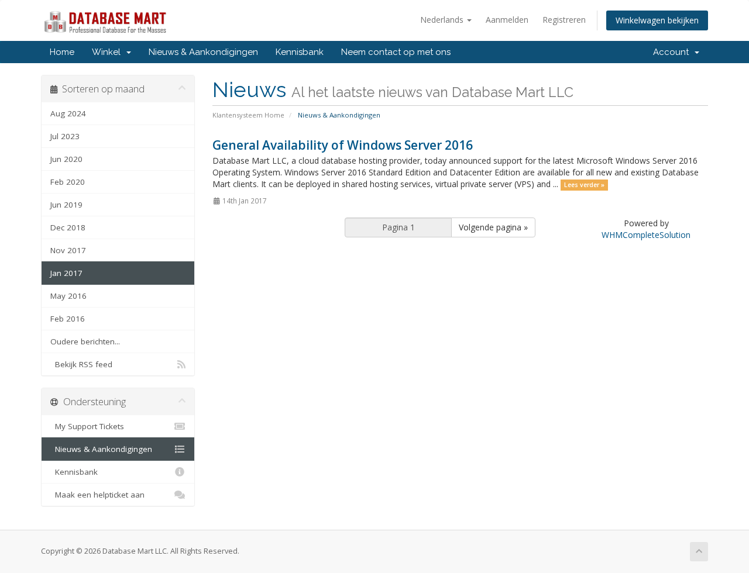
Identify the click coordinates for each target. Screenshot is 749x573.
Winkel (108, 52)
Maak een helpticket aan (97, 494)
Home (62, 52)
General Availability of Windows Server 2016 (342, 145)
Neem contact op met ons (396, 52)
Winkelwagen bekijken (657, 20)
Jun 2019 (66, 204)
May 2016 (68, 296)
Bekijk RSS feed (81, 364)
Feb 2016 (67, 318)
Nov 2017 (68, 250)
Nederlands (443, 19)
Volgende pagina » (493, 227)
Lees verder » (584, 185)
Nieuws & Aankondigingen (203, 52)
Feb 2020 (67, 182)
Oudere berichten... (85, 341)
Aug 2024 (68, 113)
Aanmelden (507, 19)
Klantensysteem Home (248, 115)
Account (673, 52)
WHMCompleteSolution (646, 234)
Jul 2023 (65, 136)
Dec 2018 (67, 227)
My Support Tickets (87, 426)
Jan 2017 (66, 273)
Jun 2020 (66, 159)
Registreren (564, 19)
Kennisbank (300, 52)
